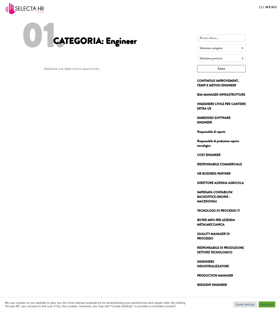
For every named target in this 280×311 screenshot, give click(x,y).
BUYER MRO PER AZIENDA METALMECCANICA (216, 222)
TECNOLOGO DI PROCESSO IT (218, 210)
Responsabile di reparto (211, 132)
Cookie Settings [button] (245, 304)
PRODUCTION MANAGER (215, 275)
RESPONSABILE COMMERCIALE (219, 164)
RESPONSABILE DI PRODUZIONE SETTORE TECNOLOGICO (220, 250)
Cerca (221, 68)
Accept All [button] (267, 304)
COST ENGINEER (209, 155)
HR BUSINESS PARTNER (214, 173)
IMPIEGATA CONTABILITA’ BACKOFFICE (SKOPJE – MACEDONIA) (215, 197)
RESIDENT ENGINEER (212, 285)
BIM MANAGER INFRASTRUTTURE (221, 94)
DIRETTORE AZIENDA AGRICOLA (220, 183)
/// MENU (268, 7)
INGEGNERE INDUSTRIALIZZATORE (213, 263)
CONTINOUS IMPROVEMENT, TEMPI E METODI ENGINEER (218, 83)
